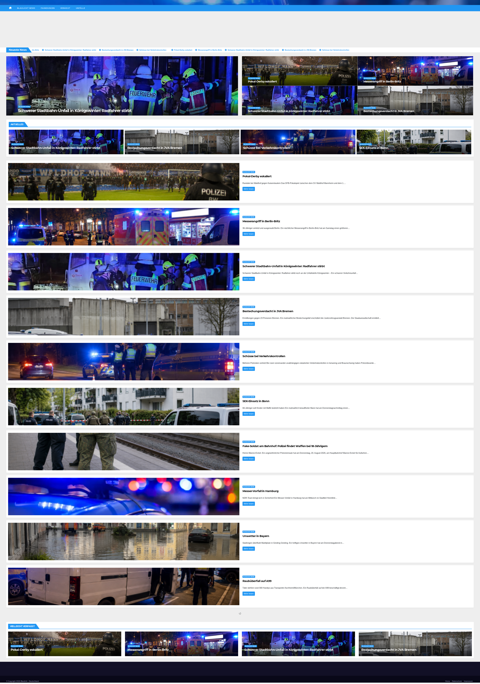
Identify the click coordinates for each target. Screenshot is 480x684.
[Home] (10, 8)
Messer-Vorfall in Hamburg (147, 148)
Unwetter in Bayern (257, 148)
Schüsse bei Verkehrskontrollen (263, 356)
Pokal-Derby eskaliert (262, 81)
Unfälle (80, 8)
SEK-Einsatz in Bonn (255, 401)
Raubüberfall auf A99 (375, 148)
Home (447, 681)
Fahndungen (48, 8)
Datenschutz (457, 681)
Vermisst (65, 8)
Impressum (468, 681)
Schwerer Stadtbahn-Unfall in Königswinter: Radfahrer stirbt (289, 111)
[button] (234, 85)
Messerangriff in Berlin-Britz (44, 110)
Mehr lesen (249, 189)
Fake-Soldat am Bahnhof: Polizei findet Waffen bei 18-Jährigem (57, 148)
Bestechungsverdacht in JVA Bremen (388, 111)
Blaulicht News (26, 8)
